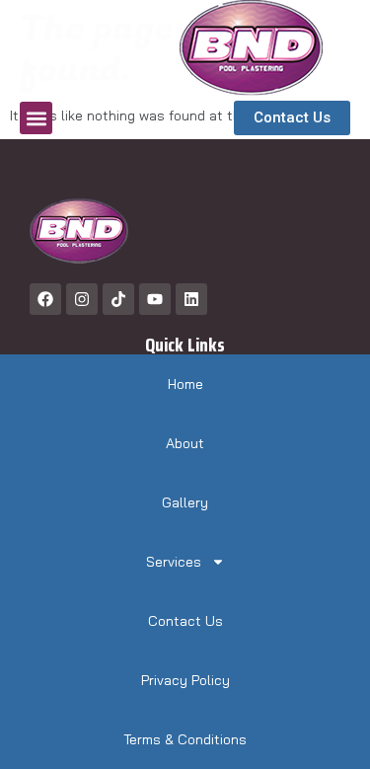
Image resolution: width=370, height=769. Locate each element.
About (185, 443)
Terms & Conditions (185, 739)
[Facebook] (45, 299)
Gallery (185, 502)
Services (173, 562)
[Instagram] (82, 299)
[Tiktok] (118, 299)
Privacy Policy (185, 680)
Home (185, 384)
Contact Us (185, 621)
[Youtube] (155, 299)
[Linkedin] (191, 299)
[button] (36, 118)
